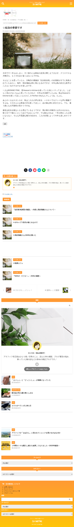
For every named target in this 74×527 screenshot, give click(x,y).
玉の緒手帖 (37, 4)
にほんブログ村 (8, 136)
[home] (14, 187)
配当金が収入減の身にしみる (22, 393)
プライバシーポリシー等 (12, 491)
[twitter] (26, 170)
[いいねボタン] (5, 123)
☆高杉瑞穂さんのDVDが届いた (24, 235)
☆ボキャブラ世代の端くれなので (25, 222)
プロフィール (8, 493)
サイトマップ (8, 489)
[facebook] (30, 170)
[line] (44, 170)
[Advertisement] (37, 152)
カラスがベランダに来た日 (21, 406)
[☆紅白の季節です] (39, 170)
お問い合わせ (8, 487)
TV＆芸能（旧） (8, 194)
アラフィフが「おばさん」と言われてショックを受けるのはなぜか (36, 433)
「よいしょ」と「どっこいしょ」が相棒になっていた (31, 380)
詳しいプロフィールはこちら (37, 369)
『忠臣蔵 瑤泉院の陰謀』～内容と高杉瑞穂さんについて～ (34, 210)
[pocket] (35, 170)
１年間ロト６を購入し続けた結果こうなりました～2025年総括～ (36, 446)
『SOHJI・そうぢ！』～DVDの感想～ (27, 276)
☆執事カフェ (18, 263)
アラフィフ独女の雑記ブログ (37, 518)
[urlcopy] (48, 170)
